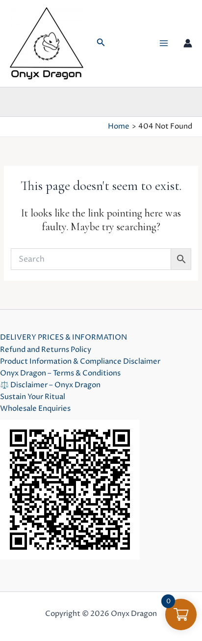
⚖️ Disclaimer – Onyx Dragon (50, 385)
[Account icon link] (187, 43)
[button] (101, 43)
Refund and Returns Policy (45, 350)
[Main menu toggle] (164, 43)
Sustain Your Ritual (32, 397)
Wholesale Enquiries (35, 409)
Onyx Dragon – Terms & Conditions (60, 373)
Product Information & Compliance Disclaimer (80, 362)
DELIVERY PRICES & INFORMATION (63, 338)
